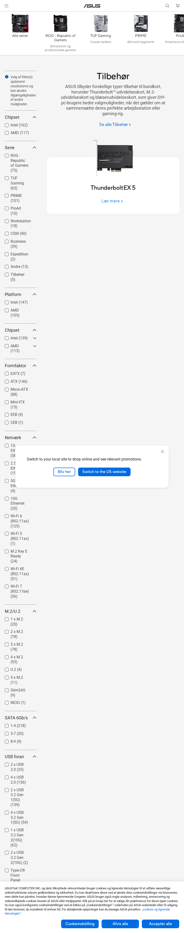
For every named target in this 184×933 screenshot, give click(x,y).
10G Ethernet (16, 497)
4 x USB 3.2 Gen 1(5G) (18, 813)
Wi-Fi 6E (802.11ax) (14, 569)
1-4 (7, 724)
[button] (6, 6)
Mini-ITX (12, 401)
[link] (92, 6)
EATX (9, 372)
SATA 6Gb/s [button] (16, 717)
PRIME (10, 194)
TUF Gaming (15, 177)
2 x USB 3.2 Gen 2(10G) (18, 853)
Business (12, 240)
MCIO (9, 701)
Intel (8, 124)
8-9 (7, 740)
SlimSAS (12, 689)
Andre (10, 265)
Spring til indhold (6, 14)
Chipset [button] (12, 117)
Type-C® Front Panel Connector (17, 871)
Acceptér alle (160, 923)
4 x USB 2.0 (14, 776)
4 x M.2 (11, 656)
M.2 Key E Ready (13, 552)
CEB (8, 421)
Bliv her (64, 471)
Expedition (14, 253)
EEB (8, 413)
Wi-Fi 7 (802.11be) (14, 587)
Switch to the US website (104, 471)
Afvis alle (120, 923)
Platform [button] (13, 294)
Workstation (15, 220)
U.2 (7, 668)
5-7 (7, 732)
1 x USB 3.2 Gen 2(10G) (18, 831)
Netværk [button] (13, 437)
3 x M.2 (11, 643)
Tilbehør (12, 273)
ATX (8, 380)
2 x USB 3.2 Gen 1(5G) (18, 790)
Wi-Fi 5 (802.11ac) (14, 534)
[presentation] (7, 77)
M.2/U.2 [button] (12, 611)
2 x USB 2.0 (14, 763)
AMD (9, 131)
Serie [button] (10, 147)
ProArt (10, 207)
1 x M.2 (11, 618)
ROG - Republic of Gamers (17, 156)
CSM (9, 232)
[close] (162, 452)
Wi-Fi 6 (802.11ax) (14, 517)
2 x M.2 (11, 630)
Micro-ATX (13, 388)
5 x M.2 (11, 676)
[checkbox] (19, 163)
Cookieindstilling (79, 923)
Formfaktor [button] (15, 365)
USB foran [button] (14, 756)
